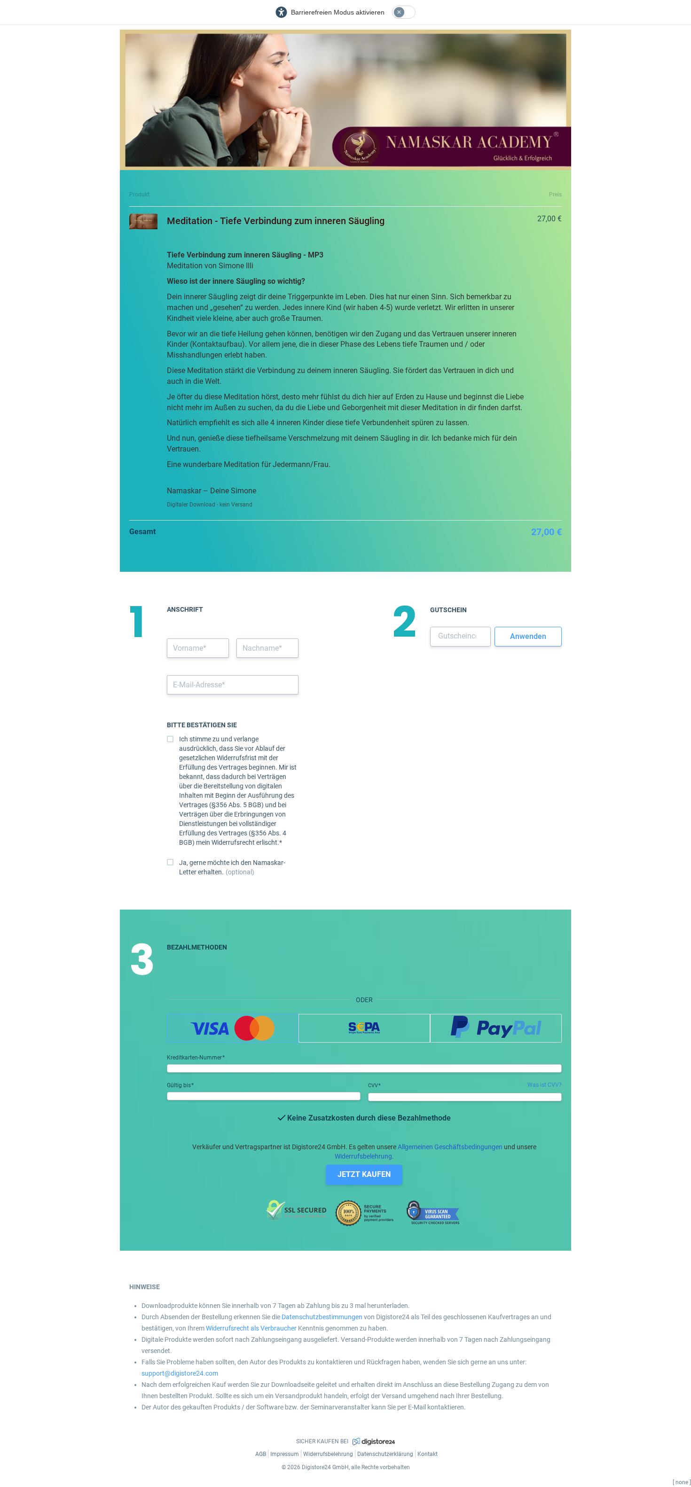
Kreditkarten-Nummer (195, 1057)
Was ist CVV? (544, 1085)
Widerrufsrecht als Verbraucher (251, 1328)
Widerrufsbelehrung (363, 1156)
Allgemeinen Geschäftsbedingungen (450, 1147)
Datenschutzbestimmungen (322, 1317)
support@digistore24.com (179, 1373)
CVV (373, 1085)
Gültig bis (179, 1085)
